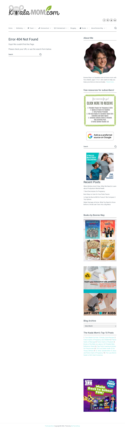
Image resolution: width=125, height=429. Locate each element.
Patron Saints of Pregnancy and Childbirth (97, 340)
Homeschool (44, 28)
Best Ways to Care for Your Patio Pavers (97, 194)
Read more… (110, 82)
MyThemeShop (75, 426)
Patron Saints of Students (105, 342)
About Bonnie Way (97, 28)
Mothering (19, 28)
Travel (31, 28)
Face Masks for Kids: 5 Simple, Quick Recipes (99, 337)
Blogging (73, 28)
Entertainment (60, 28)
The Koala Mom (49, 426)
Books (84, 28)
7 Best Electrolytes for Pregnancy (94, 191)
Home (10, 28)
